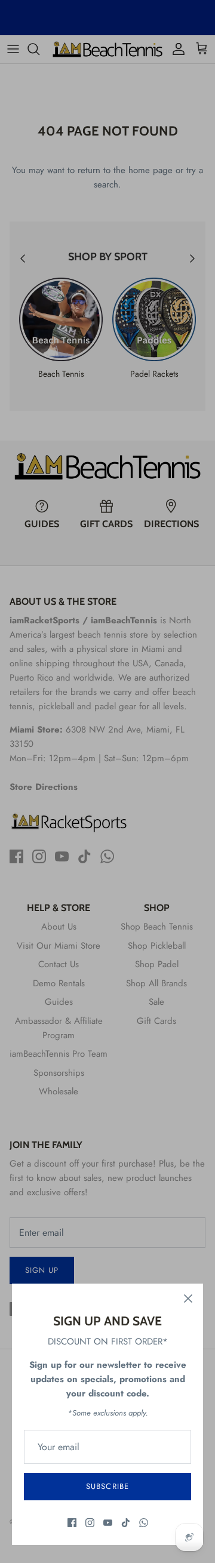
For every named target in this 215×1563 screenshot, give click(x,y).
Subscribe (107, 1486)
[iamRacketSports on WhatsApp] (143, 1522)
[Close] (188, 1298)
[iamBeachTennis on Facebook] (71, 1522)
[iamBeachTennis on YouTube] (107, 1522)
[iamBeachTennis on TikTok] (125, 1522)
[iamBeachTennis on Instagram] (89, 1522)
